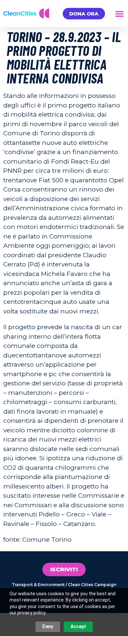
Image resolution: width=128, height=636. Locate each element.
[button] (119, 13)
